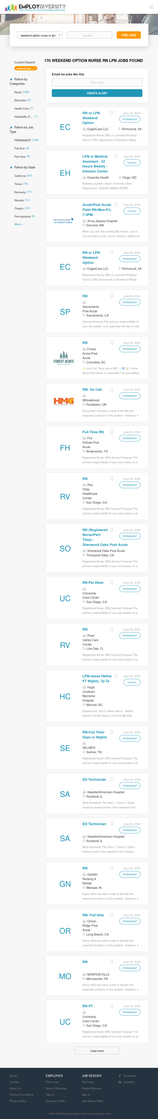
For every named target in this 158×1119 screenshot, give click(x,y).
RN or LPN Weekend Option (91, 117)
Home (13, 1076)
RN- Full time (93, 914)
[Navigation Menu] (151, 7)
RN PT (87, 1005)
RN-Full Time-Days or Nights (94, 735)
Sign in (50, 1095)
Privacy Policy (18, 1101)
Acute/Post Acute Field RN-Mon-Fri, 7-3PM (96, 209)
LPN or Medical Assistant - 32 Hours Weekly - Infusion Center (95, 164)
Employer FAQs (55, 1101)
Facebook (130, 1076)
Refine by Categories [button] (18, 81)
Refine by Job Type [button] (21, 129)
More (17, 224)
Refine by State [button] (24, 167)
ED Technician (94, 779)
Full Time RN (93, 431)
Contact (14, 1082)
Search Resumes (56, 1088)
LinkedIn (129, 1082)
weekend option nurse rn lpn (27, 68)
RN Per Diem (92, 582)
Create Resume (91, 1088)
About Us (15, 1088)
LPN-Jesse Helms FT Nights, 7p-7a (97, 678)
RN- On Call (92, 389)
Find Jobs (129, 35)
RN (84, 295)
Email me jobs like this (68, 74)
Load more (97, 1051)
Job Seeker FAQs (92, 1101)
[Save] (111, 113)
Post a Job (52, 1082)
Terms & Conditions (22, 1095)
